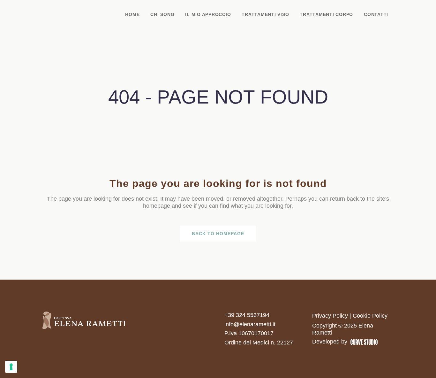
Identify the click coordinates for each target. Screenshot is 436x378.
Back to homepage (218, 233)
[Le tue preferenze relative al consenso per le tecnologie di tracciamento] (11, 367)
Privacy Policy (330, 315)
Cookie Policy (370, 315)
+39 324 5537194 (246, 315)
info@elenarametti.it (249, 324)
